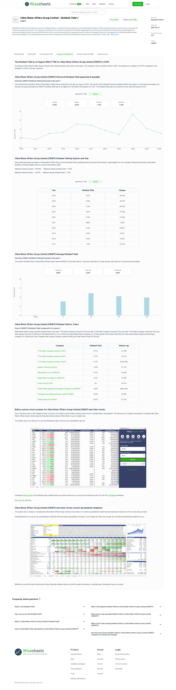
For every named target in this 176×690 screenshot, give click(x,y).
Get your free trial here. (23, 500)
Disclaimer (119, 669)
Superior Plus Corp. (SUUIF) (47, 367)
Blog (99, 654)
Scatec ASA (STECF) (45, 383)
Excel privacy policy (122, 654)
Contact (100, 674)
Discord (100, 669)
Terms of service (121, 664)
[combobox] (88, 12)
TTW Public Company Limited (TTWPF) (52, 362)
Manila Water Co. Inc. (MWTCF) (49, 373)
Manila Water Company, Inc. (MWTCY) (51, 378)
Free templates (76, 669)
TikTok (99, 664)
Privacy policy (120, 659)
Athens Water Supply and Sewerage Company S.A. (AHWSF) (59, 389)
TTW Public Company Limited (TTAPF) (52, 351)
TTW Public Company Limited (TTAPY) (52, 356)
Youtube (100, 659)
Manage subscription (78, 679)
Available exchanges (78, 664)
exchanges (112, 495)
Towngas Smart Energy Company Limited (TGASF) (56, 394)
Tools (73, 674)
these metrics (28, 495)
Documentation (76, 654)
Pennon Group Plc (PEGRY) (47, 399)
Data (72, 659)
